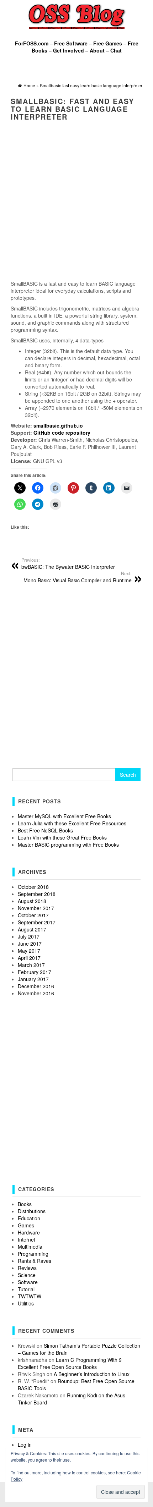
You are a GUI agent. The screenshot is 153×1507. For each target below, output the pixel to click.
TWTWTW (29, 1296)
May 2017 (29, 950)
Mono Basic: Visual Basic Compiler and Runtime (77, 577)
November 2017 (36, 908)
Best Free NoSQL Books (45, 830)
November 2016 (36, 993)
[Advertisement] (76, 203)
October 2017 (33, 915)
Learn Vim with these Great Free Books (62, 837)
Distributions (32, 1211)
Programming (33, 1253)
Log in (25, 1444)
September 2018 (37, 893)
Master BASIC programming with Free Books (68, 844)
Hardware (29, 1232)
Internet (26, 1239)
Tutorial (26, 1289)
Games (26, 1225)
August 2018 (32, 900)
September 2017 (37, 922)
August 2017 (32, 929)
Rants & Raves (34, 1260)
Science (27, 1274)
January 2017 (33, 979)
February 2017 (34, 971)
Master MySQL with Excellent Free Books (64, 816)
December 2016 (36, 986)
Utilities (26, 1303)
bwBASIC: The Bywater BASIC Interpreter (68, 563)
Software (28, 1282)
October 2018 (33, 886)
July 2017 (28, 936)
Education (29, 1218)
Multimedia (30, 1246)
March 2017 (31, 964)
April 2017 (29, 957)
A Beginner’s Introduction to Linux (92, 1373)
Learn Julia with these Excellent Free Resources (72, 823)
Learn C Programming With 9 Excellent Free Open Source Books (70, 1363)
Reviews (27, 1267)
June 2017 (30, 943)
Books (25, 1204)
